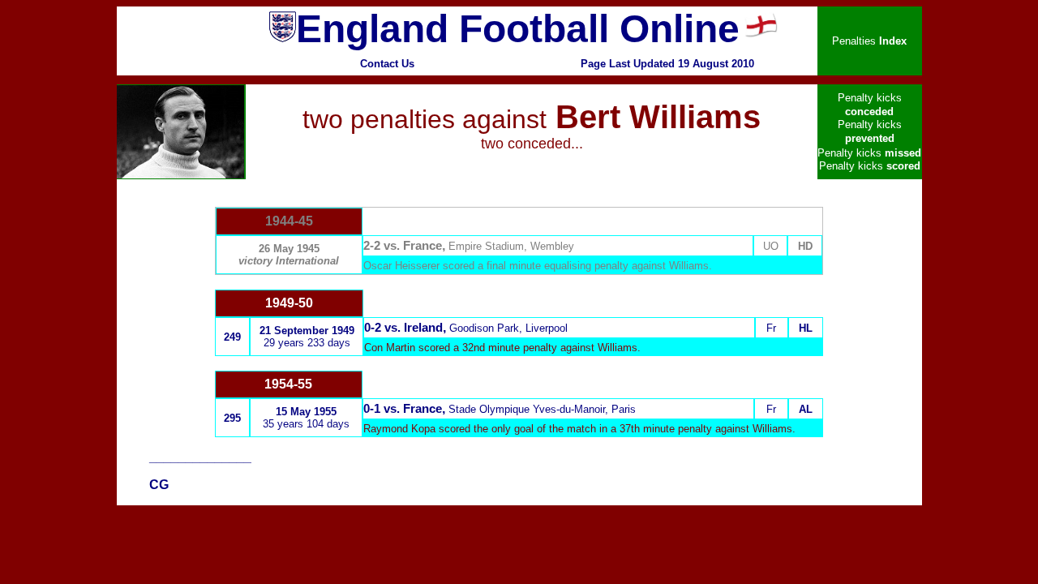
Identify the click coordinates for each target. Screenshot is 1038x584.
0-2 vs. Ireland (403, 327)
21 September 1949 (307, 330)
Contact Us (387, 64)
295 (232, 418)
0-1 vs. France (402, 408)
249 (232, 337)
